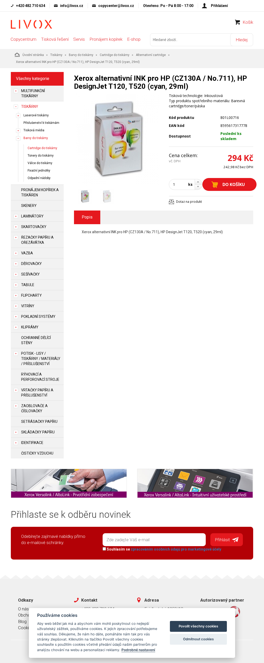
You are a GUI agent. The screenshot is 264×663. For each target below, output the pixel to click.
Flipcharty (31, 295)
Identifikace (32, 443)
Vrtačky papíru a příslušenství (37, 392)
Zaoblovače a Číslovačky (34, 408)
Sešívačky (30, 274)
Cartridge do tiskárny (114, 55)
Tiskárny (56, 55)
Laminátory (32, 216)
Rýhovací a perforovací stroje (40, 377)
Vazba (27, 253)
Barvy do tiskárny (81, 55)
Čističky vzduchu (37, 453)
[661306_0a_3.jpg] (118, 139)
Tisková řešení (55, 39)
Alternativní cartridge (151, 55)
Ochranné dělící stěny (36, 340)
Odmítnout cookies (198, 639)
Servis (79, 39)
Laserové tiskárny (36, 115)
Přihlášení (219, 6)
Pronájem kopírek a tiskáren (40, 192)
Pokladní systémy (38, 316)
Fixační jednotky (39, 170)
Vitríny (27, 306)
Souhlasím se (163, 549)
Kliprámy (29, 327)
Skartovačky (33, 227)
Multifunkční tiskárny (33, 93)
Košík (248, 22)
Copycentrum (23, 39)
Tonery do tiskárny (41, 155)
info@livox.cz (71, 6)
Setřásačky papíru (39, 421)
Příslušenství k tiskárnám (41, 123)
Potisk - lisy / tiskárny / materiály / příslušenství (40, 358)
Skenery (29, 206)
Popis (87, 217)
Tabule (27, 285)
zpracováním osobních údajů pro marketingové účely (176, 549)
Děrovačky (31, 264)
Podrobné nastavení (138, 650)
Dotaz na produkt (189, 201)
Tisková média (33, 130)
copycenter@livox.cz (116, 6)
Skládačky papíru (38, 432)
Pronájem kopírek (105, 39)
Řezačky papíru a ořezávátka (37, 240)
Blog (22, 621)
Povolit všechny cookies (198, 626)
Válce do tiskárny (40, 163)
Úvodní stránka (33, 55)
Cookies (26, 627)
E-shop (134, 39)
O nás (23, 608)
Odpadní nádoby (39, 178)
